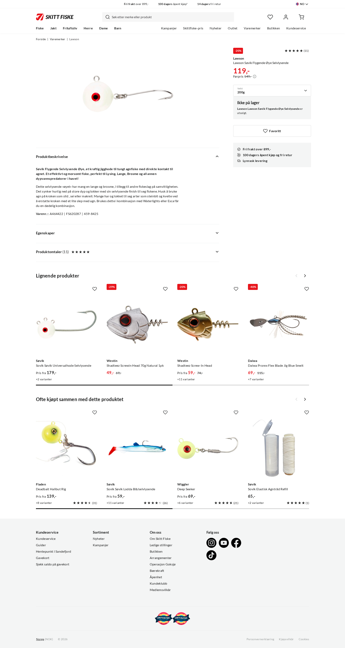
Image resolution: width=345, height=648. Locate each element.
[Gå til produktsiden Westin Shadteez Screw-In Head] (207, 324)
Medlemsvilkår (160, 590)
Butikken (273, 28)
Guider (41, 545)
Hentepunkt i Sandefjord (53, 551)
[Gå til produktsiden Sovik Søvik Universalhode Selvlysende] (66, 324)
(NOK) (44, 639)
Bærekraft (157, 570)
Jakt (53, 28)
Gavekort (43, 558)
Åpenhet (156, 577)
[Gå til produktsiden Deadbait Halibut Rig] (66, 448)
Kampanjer (169, 28)
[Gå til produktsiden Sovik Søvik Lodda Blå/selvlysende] (137, 448)
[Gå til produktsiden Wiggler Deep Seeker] (207, 448)
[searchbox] (172, 17)
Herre (88, 28)
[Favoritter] (270, 17)
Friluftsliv (70, 28)
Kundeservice (296, 28)
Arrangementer (161, 558)
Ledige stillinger (161, 545)
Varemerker (252, 28)
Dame (103, 28)
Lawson (74, 39)
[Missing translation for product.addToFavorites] (94, 289)
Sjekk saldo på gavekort (52, 564)
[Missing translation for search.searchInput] (106, 17)
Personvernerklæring (260, 639)
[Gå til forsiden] (55, 17)
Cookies (304, 639)
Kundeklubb (158, 583)
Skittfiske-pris (193, 28)
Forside (41, 39)
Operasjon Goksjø (163, 564)
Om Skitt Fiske (160, 538)
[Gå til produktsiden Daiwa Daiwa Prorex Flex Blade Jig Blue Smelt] (278, 324)
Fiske (40, 28)
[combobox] (168, 17)
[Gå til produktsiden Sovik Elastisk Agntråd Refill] (278, 448)
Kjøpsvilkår (286, 639)
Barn (117, 28)
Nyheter (215, 28)
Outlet (232, 28)
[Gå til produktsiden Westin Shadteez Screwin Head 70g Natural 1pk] (137, 324)
